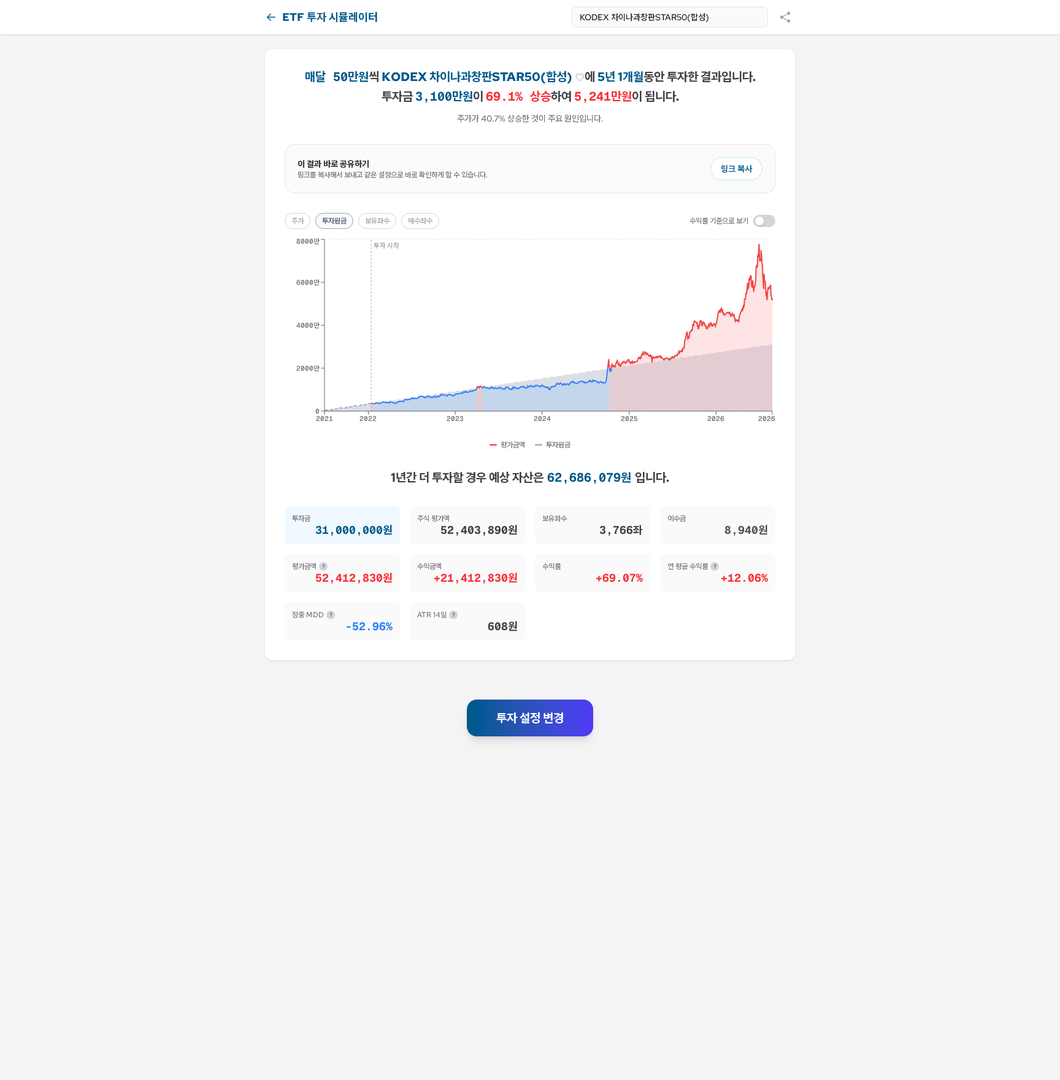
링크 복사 (736, 168)
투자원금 (334, 221)
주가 (297, 221)
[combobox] (670, 17)
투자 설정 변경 (530, 718)
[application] (530, 334)
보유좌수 (377, 221)
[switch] (764, 221)
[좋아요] (580, 77)
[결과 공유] (785, 17)
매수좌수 (420, 221)
